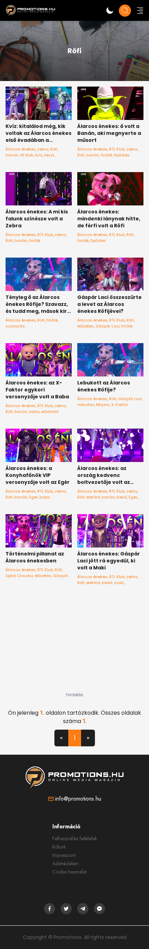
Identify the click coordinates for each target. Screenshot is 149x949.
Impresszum (64, 855)
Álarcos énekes (21, 149)
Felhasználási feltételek (74, 838)
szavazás (15, 326)
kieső (121, 497)
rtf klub (26, 155)
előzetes (85, 326)
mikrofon (85, 404)
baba (34, 411)
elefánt (93, 497)
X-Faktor (119, 404)
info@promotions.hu (78, 799)
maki (119, 582)
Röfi (54, 149)
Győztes (122, 155)
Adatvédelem (65, 863)
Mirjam (102, 404)
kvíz (39, 155)
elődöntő (50, 411)
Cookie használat (69, 871)
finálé (106, 155)
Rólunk (59, 846)
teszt (49, 155)
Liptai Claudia (19, 575)
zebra (43, 149)
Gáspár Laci (108, 326)
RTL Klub (117, 149)
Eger (33, 497)
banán (12, 155)
